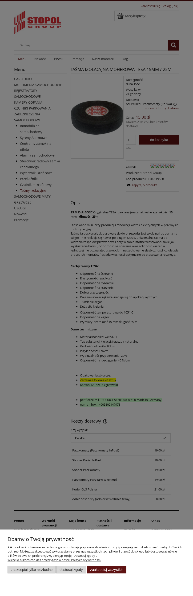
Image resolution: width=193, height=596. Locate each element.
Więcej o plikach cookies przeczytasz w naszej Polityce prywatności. (54, 560)
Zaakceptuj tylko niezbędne (31, 570)
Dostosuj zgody (71, 570)
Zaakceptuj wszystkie (106, 570)
